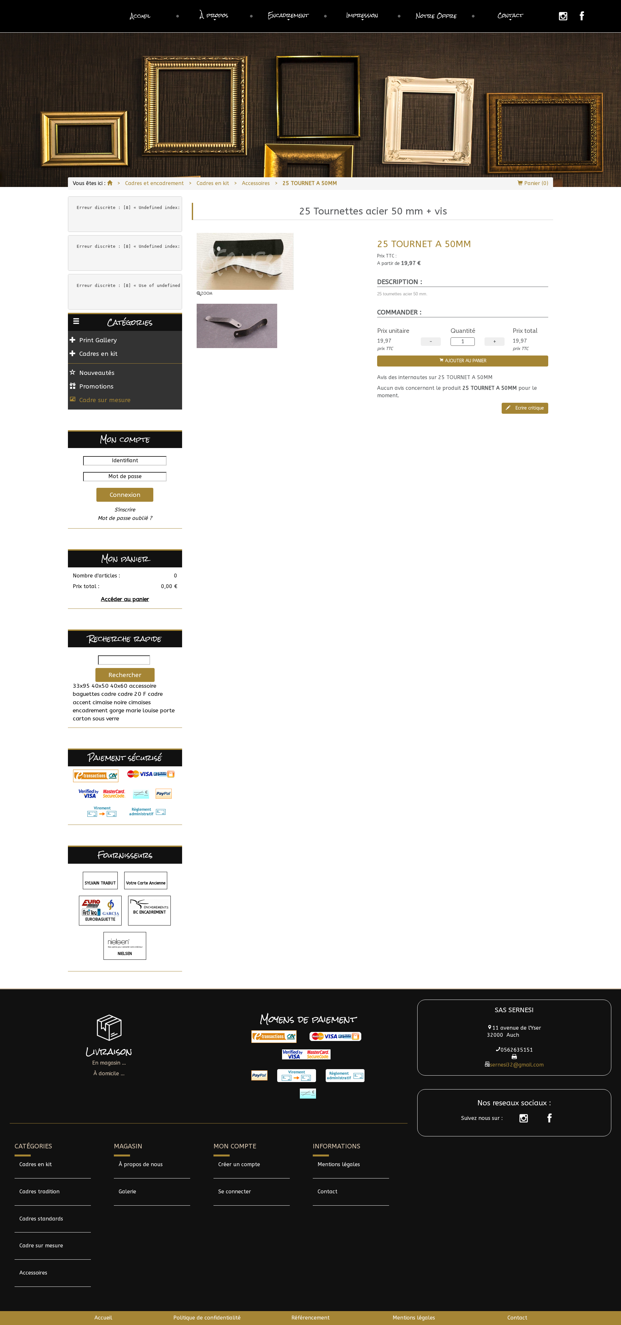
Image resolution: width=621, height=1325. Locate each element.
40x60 (118, 686)
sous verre (106, 718)
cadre (108, 694)
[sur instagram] (520, 1118)
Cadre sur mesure (105, 400)
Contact (327, 1191)
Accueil (103, 1318)
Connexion (125, 494)
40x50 (100, 686)
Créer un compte (239, 1164)
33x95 (81, 686)
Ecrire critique (529, 408)
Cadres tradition (39, 1191)
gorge (116, 710)
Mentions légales (339, 1164)
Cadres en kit (213, 183)
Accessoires (256, 183)
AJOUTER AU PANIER (465, 361)
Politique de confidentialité (207, 1318)
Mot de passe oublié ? (125, 518)
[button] (215, 16)
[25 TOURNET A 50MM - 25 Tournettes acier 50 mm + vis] (282, 264)
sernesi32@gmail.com (517, 1065)
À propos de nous (141, 1164)
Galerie (127, 1191)
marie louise (142, 710)
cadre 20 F (132, 694)
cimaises (139, 702)
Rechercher (124, 675)
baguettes (86, 694)
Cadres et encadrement (154, 183)
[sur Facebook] (546, 1118)
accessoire (142, 686)
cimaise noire (110, 702)
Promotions (96, 386)
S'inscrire (124, 510)
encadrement (90, 710)
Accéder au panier (125, 599)
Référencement (310, 1318)
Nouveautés (96, 373)
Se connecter (234, 1191)
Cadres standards (41, 1219)
